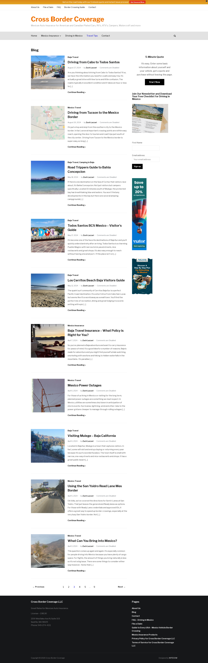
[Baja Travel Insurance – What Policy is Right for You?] (48, 357)
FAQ (59, 7)
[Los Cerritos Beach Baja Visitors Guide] (48, 306)
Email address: (138, 155)
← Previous (38, 587)
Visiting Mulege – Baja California (92, 436)
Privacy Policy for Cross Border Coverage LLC (153, 638)
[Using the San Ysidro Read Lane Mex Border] (48, 512)
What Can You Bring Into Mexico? (92, 541)
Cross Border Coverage (67, 19)
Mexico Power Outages (84, 385)
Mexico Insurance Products (144, 635)
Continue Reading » (77, 92)
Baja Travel (73, 57)
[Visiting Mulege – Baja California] (48, 462)
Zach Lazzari (91, 68)
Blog (134, 612)
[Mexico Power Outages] (48, 412)
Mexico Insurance (50, 35)
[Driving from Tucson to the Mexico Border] (48, 139)
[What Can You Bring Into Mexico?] (48, 567)
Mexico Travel (74, 107)
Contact (92, 7)
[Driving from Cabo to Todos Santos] (48, 88)
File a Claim (48, 7)
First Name (137, 143)
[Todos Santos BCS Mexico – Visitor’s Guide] (48, 252)
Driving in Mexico (74, 35)
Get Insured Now (137, 2)
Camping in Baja (86, 162)
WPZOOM (173, 658)
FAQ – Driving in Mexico (143, 620)
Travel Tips (92, 35)
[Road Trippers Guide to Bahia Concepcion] (48, 194)
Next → (122, 587)
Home (34, 35)
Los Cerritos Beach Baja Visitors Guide (96, 280)
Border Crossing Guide (74, 7)
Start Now (154, 82)
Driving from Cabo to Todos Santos (94, 62)
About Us (35, 7)
